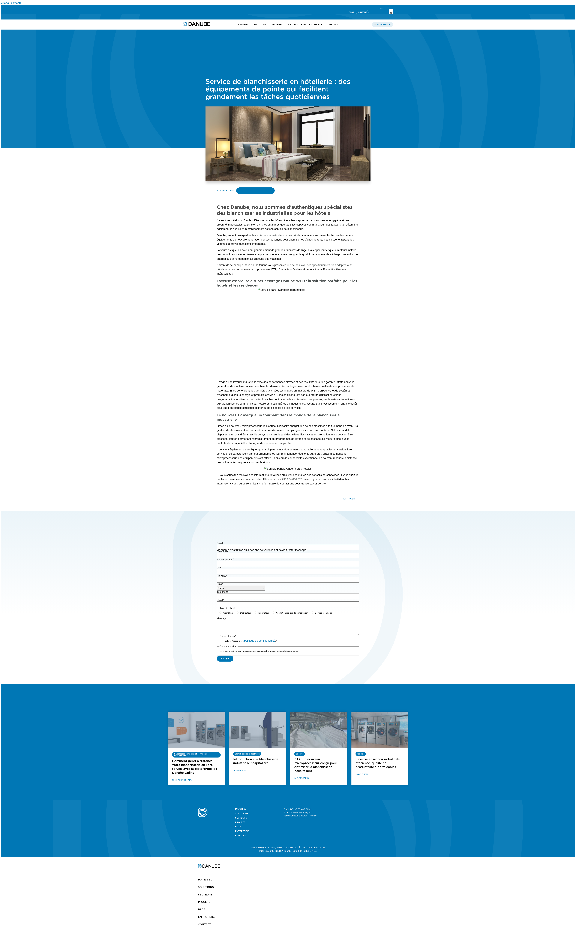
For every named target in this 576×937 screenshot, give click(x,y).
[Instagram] (198, 12)
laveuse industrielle (244, 382)
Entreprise (223, 551)
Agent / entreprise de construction (292, 613)
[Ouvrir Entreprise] (324, 24)
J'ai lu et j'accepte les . (250, 641)
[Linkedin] (184, 12)
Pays (220, 584)
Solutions (241, 813)
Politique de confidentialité (284, 848)
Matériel (240, 809)
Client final (228, 613)
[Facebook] (369, 809)
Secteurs (241, 818)
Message (222, 618)
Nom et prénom (225, 559)
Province (222, 575)
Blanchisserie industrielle (255, 190)
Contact (240, 835)
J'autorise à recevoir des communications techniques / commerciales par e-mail (261, 651)
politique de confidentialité (259, 640)
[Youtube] (191, 12)
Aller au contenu (11, 2)
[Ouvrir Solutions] (267, 24)
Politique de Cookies (313, 848)
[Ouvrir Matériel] (250, 24)
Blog (238, 826)
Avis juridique (258, 848)
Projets (240, 822)
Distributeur (245, 613)
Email (220, 543)
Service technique (323, 613)
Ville (219, 567)
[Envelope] (376, 809)
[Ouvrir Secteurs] (284, 24)
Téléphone (223, 592)
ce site (322, 483)
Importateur (263, 613)
